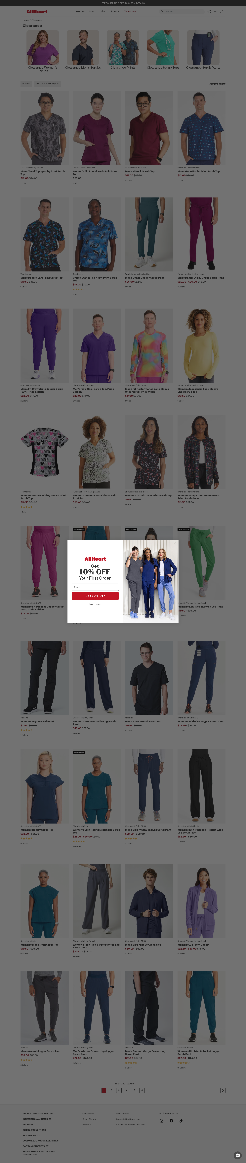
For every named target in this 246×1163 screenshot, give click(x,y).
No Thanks (95, 604)
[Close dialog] (174, 543)
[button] (238, 1155)
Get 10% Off (95, 595)
